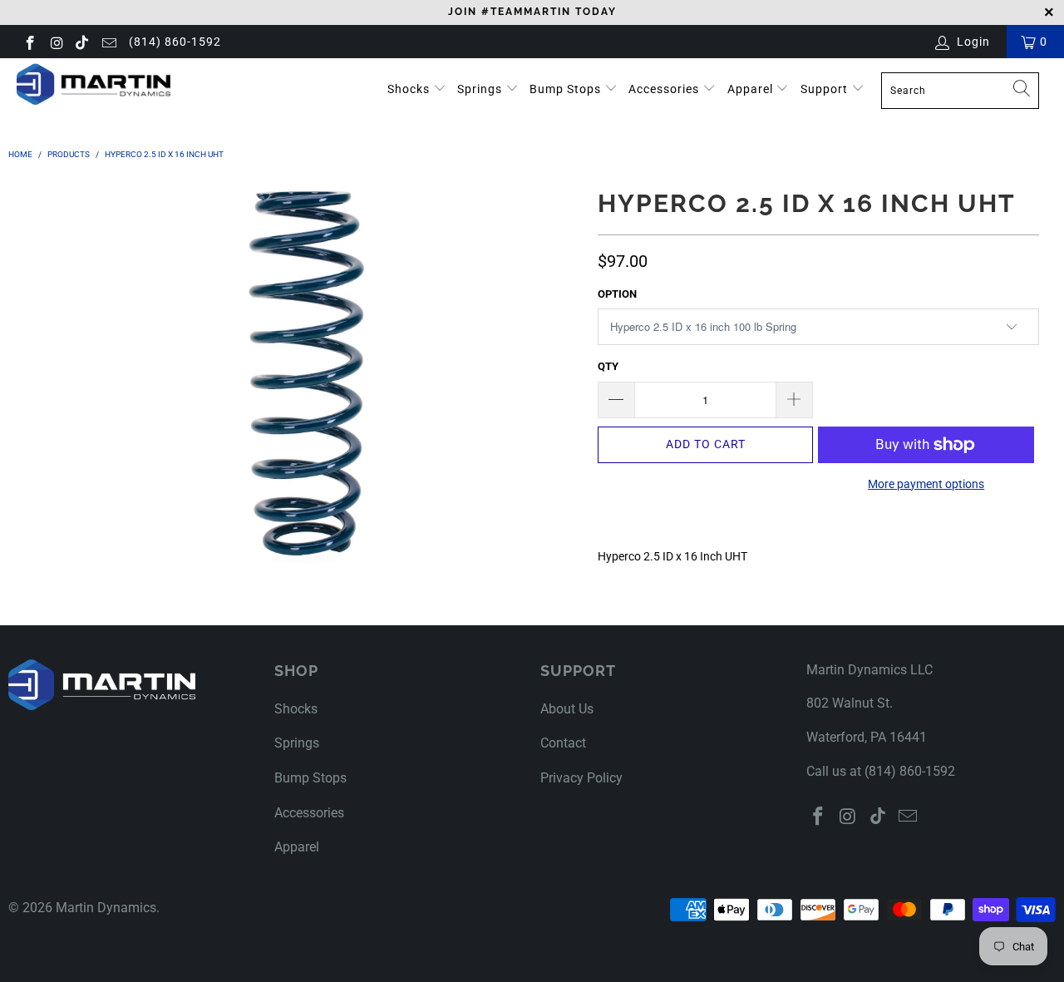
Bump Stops (567, 89)
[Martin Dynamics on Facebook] (29, 41)
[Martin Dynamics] (93, 83)
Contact (563, 743)
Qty (608, 366)
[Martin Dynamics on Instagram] (56, 41)
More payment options (926, 484)
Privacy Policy (581, 778)
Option (617, 294)
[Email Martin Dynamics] (108, 41)
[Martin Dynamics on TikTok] (82, 41)
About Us (567, 709)
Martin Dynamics (106, 907)
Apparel (751, 89)
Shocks (408, 89)
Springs (481, 89)
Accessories (665, 89)
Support (825, 89)
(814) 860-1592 (175, 41)
